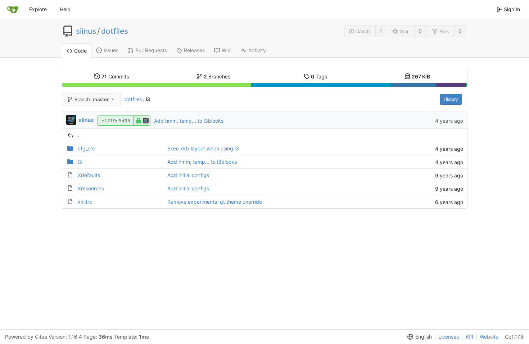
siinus (86, 31)
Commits (115, 76)
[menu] (418, 337)
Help (65, 9)
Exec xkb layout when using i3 (203, 148)
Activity (257, 50)
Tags (319, 76)
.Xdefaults (88, 175)
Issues (111, 50)
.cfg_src (85, 148)
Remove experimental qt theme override (214, 202)
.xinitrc (84, 202)
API (469, 337)
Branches (217, 76)
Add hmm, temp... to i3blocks (188, 121)
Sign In (512, 9)
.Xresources (90, 188)
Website (489, 337)
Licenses (448, 337)
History (451, 99)
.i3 (79, 162)
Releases (194, 50)
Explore (38, 9)
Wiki (226, 50)
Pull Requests (151, 50)
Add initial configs (188, 175)
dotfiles (114, 31)
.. (78, 135)
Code (80, 50)
